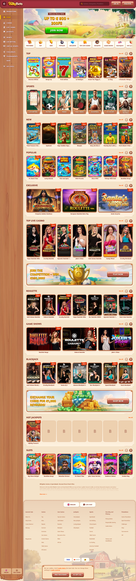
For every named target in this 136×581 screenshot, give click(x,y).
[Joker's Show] (79, 241)
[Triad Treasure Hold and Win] (33, 135)
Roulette (31, 291)
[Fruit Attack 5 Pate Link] (126, 135)
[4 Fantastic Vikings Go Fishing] (126, 68)
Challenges (124, 524)
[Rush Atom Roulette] (126, 306)
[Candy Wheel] (110, 241)
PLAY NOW (118, 274)
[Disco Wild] (95, 167)
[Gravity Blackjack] (126, 241)
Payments (28, 539)
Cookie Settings (55, 570)
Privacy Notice (109, 518)
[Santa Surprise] (115, 202)
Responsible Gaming (111, 522)
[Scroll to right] (133, 45)
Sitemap (27, 528)
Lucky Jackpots (77, 524)
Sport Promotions (126, 520)
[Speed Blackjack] (110, 374)
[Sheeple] (79, 135)
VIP (122, 535)
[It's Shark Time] (33, 167)
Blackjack (32, 359)
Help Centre (28, 520)
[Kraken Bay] (126, 465)
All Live (59, 542)
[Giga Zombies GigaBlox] (64, 135)
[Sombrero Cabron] (110, 465)
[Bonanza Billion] (33, 68)
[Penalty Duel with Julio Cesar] (110, 135)
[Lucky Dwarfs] (49, 167)
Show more (42, 494)
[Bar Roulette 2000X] (95, 306)
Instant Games (45, 539)
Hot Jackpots (34, 417)
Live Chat (89, 504)
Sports (30, 86)
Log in (116, 4)
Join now (56, 30)
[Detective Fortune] (64, 465)
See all (121, 53)
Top (28, 53)
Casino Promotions (126, 517)
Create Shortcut (29, 524)
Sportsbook (92, 517)
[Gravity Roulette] (49, 241)
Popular (31, 152)
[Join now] (79, 23)
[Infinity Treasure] (33, 432)
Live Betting (92, 520)
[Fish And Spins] (64, 167)
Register (127, 4)
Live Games (44, 535)
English (73, 504)
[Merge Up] (49, 68)
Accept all (77, 575)
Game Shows (34, 324)
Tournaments (125, 531)
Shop (123, 528)
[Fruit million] (64, 68)
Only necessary (60, 575)
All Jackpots (76, 528)
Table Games (45, 546)
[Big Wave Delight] (33, 465)
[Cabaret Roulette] (49, 306)
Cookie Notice (109, 526)
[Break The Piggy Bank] (95, 68)
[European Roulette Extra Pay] (79, 202)
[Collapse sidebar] (4, 4)
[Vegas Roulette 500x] (33, 241)
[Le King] (110, 68)
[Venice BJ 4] (64, 374)
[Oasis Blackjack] (126, 374)
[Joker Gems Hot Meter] (95, 465)
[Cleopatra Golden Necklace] (43, 202)
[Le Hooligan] (79, 68)
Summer (44, 528)
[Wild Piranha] (79, 167)
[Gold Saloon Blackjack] (33, 374)
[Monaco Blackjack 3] (79, 374)
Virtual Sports (93, 524)
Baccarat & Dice (61, 535)
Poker (59, 539)
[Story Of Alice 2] (95, 135)
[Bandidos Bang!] (126, 167)
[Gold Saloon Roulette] (95, 241)
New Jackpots (77, 520)
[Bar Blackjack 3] (95, 374)
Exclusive (32, 185)
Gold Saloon (60, 520)
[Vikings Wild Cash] (110, 167)
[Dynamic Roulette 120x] (64, 241)
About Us (27, 517)
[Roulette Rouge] (43, 340)
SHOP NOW (118, 401)
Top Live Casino (35, 220)
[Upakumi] (49, 135)
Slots (29, 450)
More (91, 560)
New (28, 119)
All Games (44, 549)
